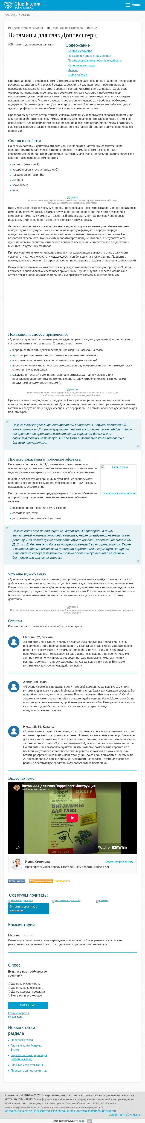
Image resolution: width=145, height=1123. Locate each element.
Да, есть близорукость (25, 983)
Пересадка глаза (22, 1039)
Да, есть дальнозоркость (27, 987)
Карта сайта (13, 1110)
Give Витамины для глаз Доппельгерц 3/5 (62, 881)
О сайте (27, 1110)
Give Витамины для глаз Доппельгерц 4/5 (65, 881)
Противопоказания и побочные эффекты (95, 60)
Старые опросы (18, 1013)
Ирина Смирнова (71, 27)
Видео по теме (77, 74)
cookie (80, 1120)
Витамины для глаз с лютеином (23, 908)
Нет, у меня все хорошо (26, 995)
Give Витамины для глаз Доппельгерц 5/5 (68, 881)
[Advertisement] (52, 304)
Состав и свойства (80, 51)
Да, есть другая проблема (28, 991)
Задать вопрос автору (119, 861)
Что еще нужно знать (81, 65)
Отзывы (73, 70)
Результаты (15, 1017)
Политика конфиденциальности (95, 1110)
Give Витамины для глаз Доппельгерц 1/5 (56, 881)
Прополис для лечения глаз (29, 1070)
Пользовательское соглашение (53, 1110)
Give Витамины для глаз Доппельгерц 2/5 (59, 881)
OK (89, 1121)
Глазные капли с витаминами (119, 493)
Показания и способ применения (89, 55)
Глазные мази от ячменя (27, 1064)
